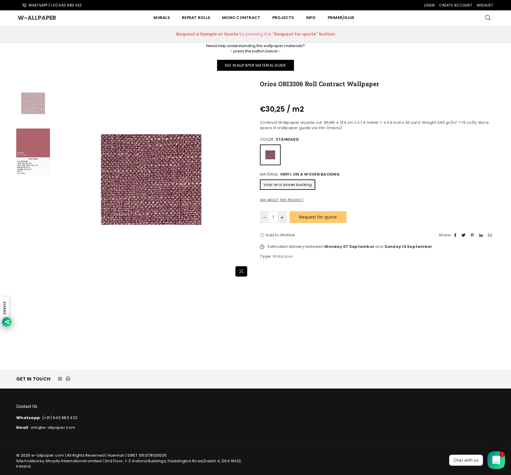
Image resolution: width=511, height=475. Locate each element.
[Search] (488, 17)
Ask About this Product (282, 200)
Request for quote (318, 217)
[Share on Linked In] (481, 235)
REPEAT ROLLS (196, 17)
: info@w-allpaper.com (51, 427)
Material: (300, 174)
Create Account (455, 5)
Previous (56, 179)
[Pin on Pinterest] (473, 235)
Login (429, 5)
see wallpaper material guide (255, 65)
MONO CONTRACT (241, 17)
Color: (279, 139)
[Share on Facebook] (456, 235)
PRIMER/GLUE (341, 17)
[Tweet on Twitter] (464, 235)
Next (246, 179)
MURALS (161, 17)
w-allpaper (43, 18)
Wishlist (485, 5)
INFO (311, 17)
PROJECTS (283, 17)
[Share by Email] (490, 235)
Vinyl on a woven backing (287, 184)
